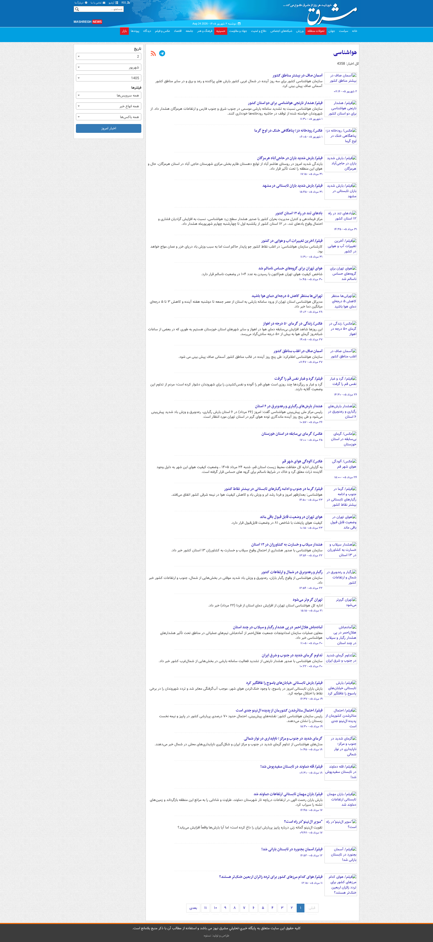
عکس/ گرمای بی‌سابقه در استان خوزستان (292, 434)
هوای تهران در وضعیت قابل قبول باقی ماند (291, 517)
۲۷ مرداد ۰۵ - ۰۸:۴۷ (310, 362)
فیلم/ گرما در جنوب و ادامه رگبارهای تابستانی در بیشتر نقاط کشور (273, 489)
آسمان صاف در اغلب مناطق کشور (297, 351)
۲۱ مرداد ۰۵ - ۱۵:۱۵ (311, 610)
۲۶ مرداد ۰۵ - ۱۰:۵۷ (311, 422)
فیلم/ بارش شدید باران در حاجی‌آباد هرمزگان (289, 158)
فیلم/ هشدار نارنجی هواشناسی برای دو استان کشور (285, 103)
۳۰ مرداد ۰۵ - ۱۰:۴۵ (310, 279)
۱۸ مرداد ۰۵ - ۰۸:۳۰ (310, 773)
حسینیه (220, 31)
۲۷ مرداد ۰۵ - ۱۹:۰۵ (311, 339)
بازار (124, 31)
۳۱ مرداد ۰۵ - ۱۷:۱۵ (311, 174)
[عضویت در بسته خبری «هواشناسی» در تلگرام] (162, 53)
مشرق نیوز (321, 12)
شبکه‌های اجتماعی (281, 31)
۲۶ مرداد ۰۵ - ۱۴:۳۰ (345, 394)
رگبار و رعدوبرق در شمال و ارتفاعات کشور (291, 572)
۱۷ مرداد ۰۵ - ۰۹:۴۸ (311, 832)
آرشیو (112, 3)
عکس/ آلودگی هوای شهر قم (302, 461)
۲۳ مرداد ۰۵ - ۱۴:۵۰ (310, 500)
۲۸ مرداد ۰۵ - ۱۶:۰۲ (311, 312)
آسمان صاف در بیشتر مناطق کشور (297, 75)
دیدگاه (147, 31)
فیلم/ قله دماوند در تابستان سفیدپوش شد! (291, 766)
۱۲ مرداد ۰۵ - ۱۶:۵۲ (311, 855)
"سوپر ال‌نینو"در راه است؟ (303, 821)
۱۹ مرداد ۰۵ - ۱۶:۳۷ (311, 699)
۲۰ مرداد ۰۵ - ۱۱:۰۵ (311, 643)
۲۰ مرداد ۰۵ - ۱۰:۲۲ (311, 666)
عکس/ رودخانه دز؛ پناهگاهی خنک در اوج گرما (288, 130)
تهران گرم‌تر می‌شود (307, 599)
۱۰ (215, 908)
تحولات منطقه (315, 31)
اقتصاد (178, 31)
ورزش (299, 31)
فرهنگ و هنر (204, 31)
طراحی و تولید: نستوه (216, 935)
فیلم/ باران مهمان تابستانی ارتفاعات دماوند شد (288, 794)
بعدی (193, 908)
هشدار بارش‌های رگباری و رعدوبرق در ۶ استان (288, 406)
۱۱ (205, 908)
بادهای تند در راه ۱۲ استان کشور (298, 213)
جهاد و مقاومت (238, 31)
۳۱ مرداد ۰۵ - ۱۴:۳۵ (345, 229)
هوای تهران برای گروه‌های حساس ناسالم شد (290, 268)
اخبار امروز (108, 128)
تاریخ (137, 49)
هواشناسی (345, 53)
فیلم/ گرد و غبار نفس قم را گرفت (298, 378)
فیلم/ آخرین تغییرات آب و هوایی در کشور (291, 241)
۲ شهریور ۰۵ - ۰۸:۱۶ (345, 91)
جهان (332, 31)
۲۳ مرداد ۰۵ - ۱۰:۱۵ (311, 528)
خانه (354, 31)
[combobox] (108, 56)
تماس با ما (96, 3)
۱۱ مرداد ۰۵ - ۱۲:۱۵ (311, 883)
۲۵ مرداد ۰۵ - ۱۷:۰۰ (311, 440)
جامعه (189, 31)
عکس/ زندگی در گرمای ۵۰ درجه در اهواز (292, 323)
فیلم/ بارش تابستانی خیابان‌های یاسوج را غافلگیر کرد (284, 683)
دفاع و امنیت (258, 31)
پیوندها (135, 31)
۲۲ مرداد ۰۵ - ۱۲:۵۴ (310, 588)
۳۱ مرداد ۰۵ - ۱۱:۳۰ (311, 257)
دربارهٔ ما (79, 3)
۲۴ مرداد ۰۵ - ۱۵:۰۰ (345, 477)
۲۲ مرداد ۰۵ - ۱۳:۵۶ (310, 555)
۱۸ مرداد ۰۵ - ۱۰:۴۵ (311, 749)
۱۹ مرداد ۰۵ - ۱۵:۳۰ (311, 726)
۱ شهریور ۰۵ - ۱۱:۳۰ (311, 119)
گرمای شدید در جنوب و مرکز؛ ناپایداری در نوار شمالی (283, 738)
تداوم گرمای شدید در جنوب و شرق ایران (292, 655)
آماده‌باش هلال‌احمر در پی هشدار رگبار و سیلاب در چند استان (277, 627)
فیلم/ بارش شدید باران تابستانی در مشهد (292, 185)
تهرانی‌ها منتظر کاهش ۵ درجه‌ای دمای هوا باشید (287, 296)
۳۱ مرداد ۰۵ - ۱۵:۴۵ (311, 192)
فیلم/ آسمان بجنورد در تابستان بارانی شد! (291, 849)
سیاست (343, 31)
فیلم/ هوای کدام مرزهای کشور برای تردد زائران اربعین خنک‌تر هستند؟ (270, 877)
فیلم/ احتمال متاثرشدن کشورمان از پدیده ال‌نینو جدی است (279, 710)
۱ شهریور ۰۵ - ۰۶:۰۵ (310, 137)
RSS (124, 3)
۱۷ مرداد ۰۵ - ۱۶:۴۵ (311, 810)
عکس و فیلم (162, 31)
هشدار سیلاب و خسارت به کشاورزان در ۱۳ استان (286, 544)
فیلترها (136, 87)
